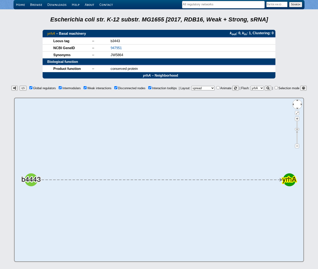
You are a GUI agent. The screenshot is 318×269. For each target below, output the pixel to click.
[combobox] (223, 4)
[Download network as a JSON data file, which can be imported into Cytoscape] (23, 88)
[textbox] (223, 4)
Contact (106, 5)
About (89, 5)
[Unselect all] (303, 88)
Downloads (57, 5)
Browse (36, 5)
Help (76, 5)
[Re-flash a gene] (268, 88)
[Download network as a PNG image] (14, 88)
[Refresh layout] (235, 88)
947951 (116, 48)
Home (20, 5)
